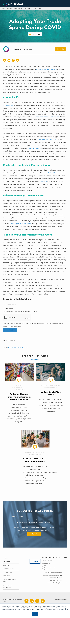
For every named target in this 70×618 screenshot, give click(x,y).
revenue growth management (20, 224)
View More (35, 360)
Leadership (7, 561)
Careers (6, 565)
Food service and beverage (47, 139)
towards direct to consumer (53, 173)
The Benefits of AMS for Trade (51, 393)
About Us (6, 576)
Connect (35, 561)
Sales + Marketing (19, 390)
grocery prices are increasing (46, 69)
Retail (35, 311)
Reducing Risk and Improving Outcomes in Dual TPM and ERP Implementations (19, 398)
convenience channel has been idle (46, 117)
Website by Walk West (61, 599)
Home (3, 8)
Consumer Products (24, 311)
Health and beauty (34, 148)
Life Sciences (9, 311)
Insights (9, 8)
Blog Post (37, 34)
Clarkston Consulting (13, 4)
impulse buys (8, 105)
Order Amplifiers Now (9, 581)
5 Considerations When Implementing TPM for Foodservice (41, 460)
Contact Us (7, 572)
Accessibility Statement (8, 587)
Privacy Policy (8, 569)
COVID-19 (27, 348)
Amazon (44, 182)
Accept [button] (35, 614)
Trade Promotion (15, 348)
